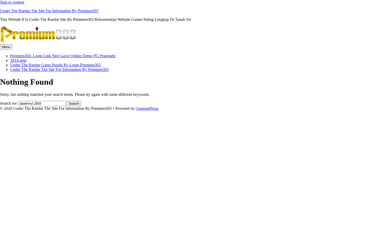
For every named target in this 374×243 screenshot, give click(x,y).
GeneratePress (147, 108)
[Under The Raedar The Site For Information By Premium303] (38, 42)
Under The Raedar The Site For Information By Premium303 (49, 11)
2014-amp (18, 60)
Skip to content (12, 2)
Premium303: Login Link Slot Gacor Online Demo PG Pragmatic (63, 56)
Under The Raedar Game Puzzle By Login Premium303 (55, 65)
